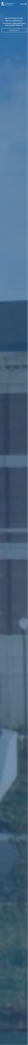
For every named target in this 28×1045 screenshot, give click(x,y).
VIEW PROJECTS (14, 30)
